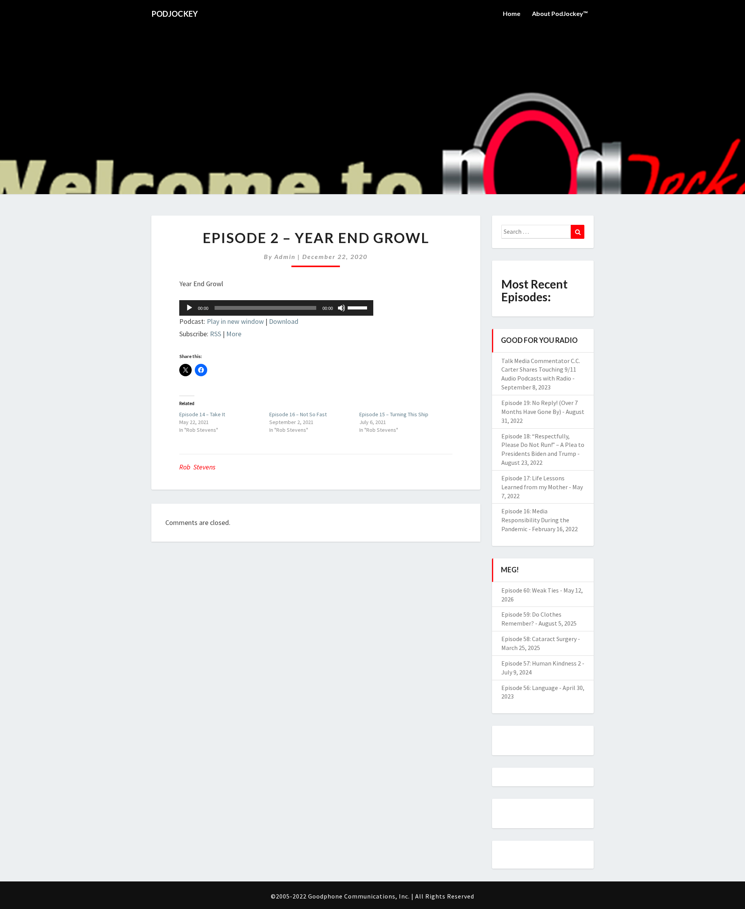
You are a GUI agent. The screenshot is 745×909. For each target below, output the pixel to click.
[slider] (358, 307)
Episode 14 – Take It (202, 414)
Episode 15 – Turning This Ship (393, 414)
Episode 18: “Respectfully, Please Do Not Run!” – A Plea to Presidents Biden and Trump (542, 445)
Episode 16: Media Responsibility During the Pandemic (535, 520)
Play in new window (235, 321)
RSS (215, 333)
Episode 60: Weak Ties (530, 590)
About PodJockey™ (560, 13)
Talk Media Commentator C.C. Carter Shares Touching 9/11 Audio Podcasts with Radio (540, 369)
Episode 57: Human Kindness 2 (541, 663)
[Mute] (341, 308)
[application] (276, 308)
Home (511, 13)
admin (285, 256)
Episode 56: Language (529, 688)
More (233, 333)
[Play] (189, 308)
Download (283, 321)
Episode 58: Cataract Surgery (539, 639)
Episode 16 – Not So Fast (298, 414)
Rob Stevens (197, 466)
